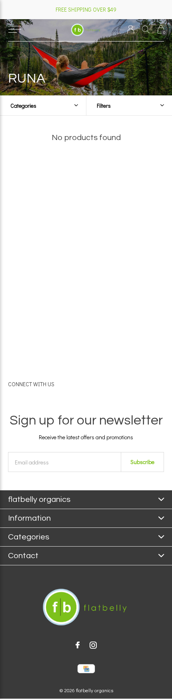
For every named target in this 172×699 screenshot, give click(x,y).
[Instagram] (93, 645)
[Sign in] (130, 29)
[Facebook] (78, 645)
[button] (14, 29)
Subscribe (142, 462)
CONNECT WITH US (31, 384)
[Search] (146, 29)
